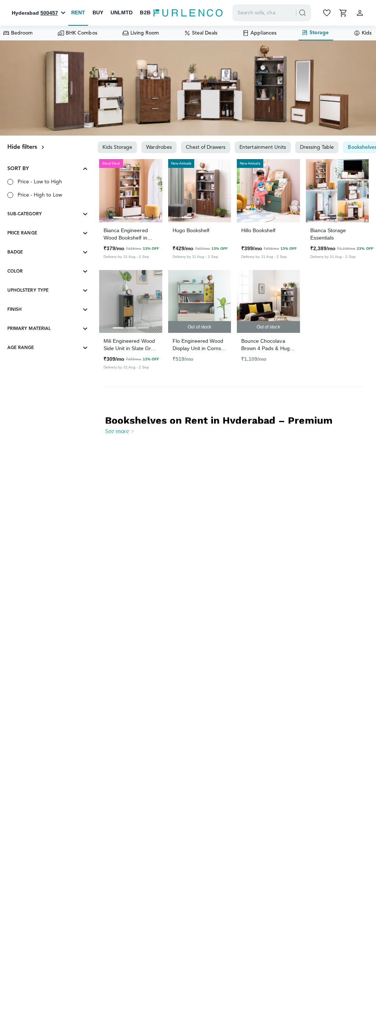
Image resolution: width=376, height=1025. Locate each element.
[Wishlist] (327, 12)
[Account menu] (359, 12)
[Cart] (343, 12)
